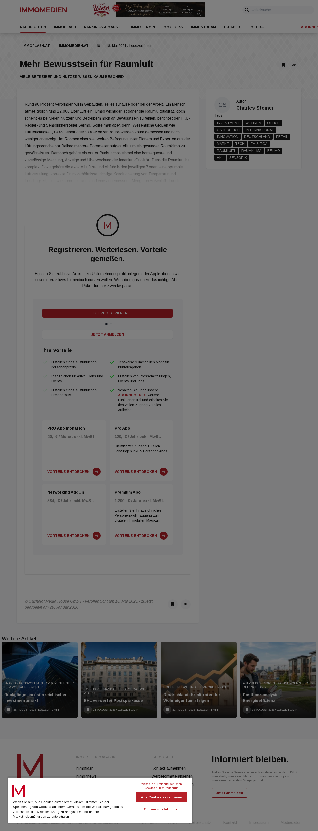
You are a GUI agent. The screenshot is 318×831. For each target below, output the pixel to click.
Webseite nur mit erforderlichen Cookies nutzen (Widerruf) (162, 785)
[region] (100, 800)
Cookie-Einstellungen (162, 809)
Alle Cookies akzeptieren (161, 797)
